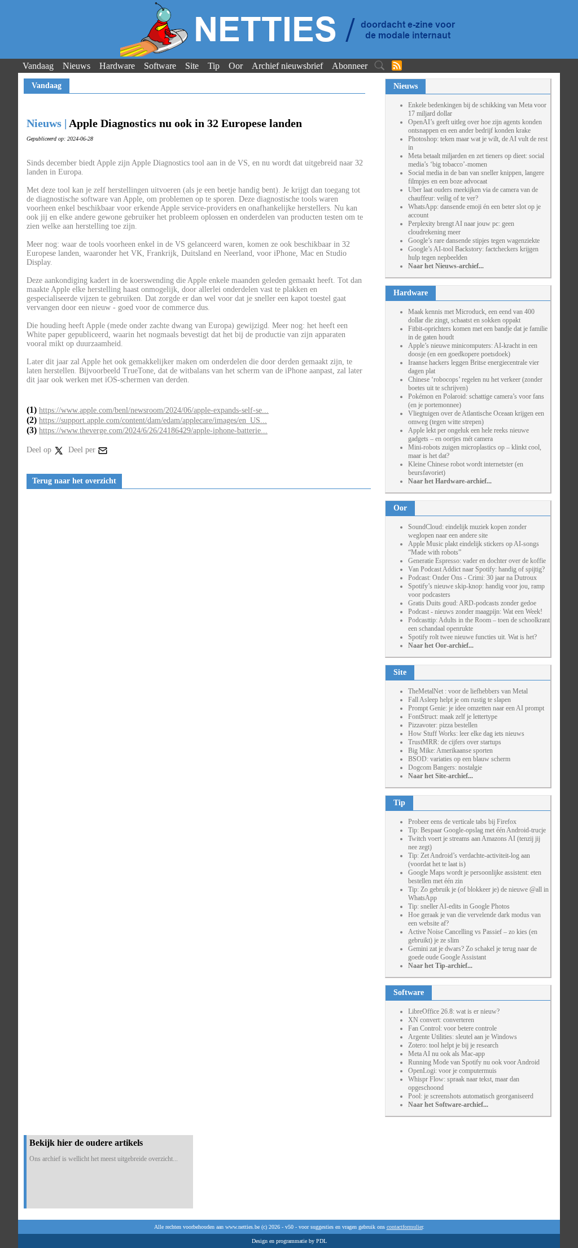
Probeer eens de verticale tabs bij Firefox (462, 822)
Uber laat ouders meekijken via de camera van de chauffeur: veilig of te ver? (473, 194)
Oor (236, 66)
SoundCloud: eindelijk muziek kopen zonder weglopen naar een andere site (467, 531)
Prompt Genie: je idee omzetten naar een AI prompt (476, 708)
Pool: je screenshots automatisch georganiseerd (470, 1096)
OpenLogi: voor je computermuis (452, 1071)
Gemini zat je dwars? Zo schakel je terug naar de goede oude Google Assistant (472, 953)
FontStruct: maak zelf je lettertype (452, 717)
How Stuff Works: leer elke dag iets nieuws (466, 734)
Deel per (83, 450)
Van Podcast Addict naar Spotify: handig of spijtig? (476, 569)
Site (192, 66)
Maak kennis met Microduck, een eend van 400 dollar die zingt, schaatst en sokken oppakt (471, 316)
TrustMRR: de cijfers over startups (454, 742)
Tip (214, 66)
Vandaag (38, 66)
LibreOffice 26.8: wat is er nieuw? (454, 1011)
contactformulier (405, 1227)
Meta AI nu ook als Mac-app (446, 1054)
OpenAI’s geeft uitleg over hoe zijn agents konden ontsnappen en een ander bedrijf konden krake (475, 126)
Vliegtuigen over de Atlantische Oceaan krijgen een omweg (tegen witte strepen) (476, 417)
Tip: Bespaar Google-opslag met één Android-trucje (477, 830)
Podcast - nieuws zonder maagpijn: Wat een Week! (475, 612)
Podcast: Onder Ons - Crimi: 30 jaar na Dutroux (472, 578)
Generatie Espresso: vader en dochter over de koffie (477, 561)
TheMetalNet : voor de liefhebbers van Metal (468, 691)
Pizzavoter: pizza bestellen (443, 725)
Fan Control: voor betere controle (452, 1028)
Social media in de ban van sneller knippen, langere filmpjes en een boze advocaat (476, 177)
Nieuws (76, 66)
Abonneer (349, 66)
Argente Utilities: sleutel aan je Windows (462, 1037)
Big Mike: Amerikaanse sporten (450, 750)
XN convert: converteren (441, 1020)
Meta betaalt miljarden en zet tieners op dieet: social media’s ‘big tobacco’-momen (476, 160)
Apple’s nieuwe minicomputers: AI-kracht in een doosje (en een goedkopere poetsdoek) (472, 350)
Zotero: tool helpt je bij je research (453, 1045)
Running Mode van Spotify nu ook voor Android (474, 1062)
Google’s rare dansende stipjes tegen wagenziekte (474, 241)
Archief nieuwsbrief (287, 66)
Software (160, 66)
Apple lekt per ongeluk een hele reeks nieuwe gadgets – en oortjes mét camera (468, 434)
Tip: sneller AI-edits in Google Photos (459, 906)
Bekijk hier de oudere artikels (86, 1142)
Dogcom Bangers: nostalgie (445, 767)
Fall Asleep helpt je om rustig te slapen (459, 700)
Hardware (117, 66)
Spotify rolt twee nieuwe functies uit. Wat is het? (472, 637)
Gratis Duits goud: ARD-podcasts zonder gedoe (472, 603)
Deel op (40, 450)
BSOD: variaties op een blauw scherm (459, 759)
